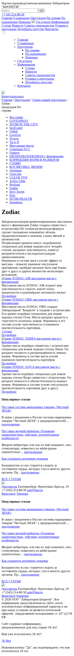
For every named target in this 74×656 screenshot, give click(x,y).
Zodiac (13, 188)
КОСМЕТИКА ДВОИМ (25, 167)
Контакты (51, 29)
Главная (7, 18)
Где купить (43, 22)
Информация (60, 22)
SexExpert (15, 128)
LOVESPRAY (18, 120)
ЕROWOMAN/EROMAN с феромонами (36, 156)
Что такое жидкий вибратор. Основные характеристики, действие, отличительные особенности (30, 434)
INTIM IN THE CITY (23, 124)
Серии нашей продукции (49, 100)
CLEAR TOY (18, 177)
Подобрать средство (30, 29)
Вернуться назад (13, 96)
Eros (12, 195)
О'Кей (13, 131)
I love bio (15, 174)
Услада (14, 138)
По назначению (35, 54)
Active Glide (17, 181)
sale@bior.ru (35, 490)
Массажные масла (21, 145)
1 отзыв (7, 331)
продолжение (11, 424)
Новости (17, 25)
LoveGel (15, 135)
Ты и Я (14, 142)
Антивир (15, 170)
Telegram (22, 493)
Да (3, 640)
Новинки (25, 22)
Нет (8, 640)
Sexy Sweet (16, 191)
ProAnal (14, 184)
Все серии (16, 117)
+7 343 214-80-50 (13, 14)
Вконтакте (9, 493)
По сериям (53, 18)
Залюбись (15, 202)
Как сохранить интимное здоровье (25, 458)
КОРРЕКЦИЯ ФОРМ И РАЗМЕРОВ (34, 159)
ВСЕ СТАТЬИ (11, 479)
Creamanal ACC (19, 149)
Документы (9, 486)
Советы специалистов (39, 25)
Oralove (14, 152)
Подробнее (9, 296)
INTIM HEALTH (20, 198)
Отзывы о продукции (39, 78)
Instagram (22, 596)
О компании (21, 18)
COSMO (15, 163)
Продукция (38, 18)
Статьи (6, 25)
